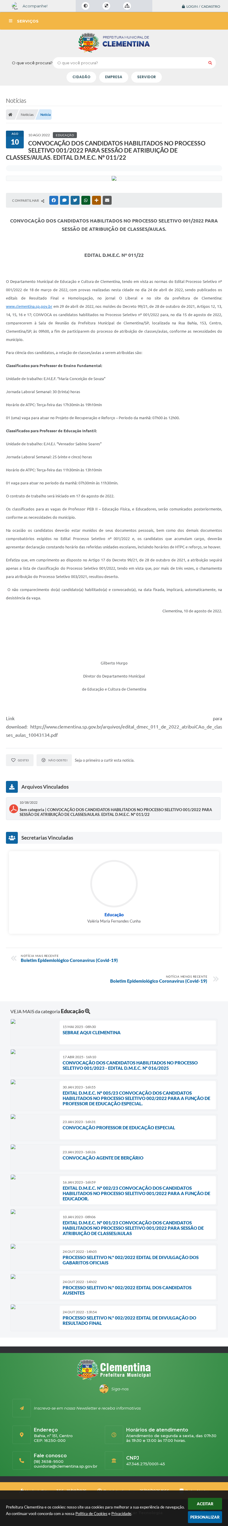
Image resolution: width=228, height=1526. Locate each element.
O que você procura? (32, 62)
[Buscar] (210, 63)
